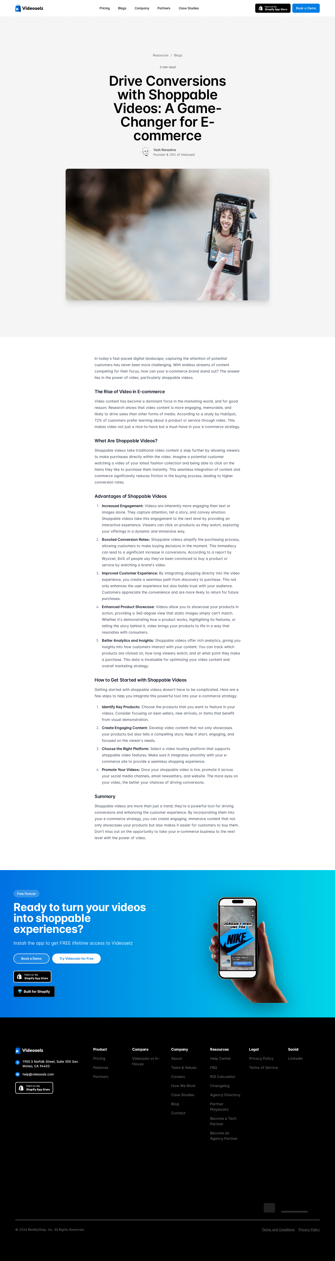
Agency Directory (225, 1094)
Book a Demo (306, 8)
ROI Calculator (222, 1076)
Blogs (122, 8)
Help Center (220, 1058)
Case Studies (189, 8)
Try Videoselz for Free (76, 958)
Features (100, 1067)
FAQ (213, 1067)
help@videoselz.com (38, 1074)
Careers (178, 1076)
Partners (163, 8)
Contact (178, 1113)
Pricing (105, 8)
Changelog (219, 1085)
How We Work (183, 1085)
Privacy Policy (261, 1058)
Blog (175, 1104)
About (176, 1058)
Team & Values (184, 1067)
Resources (160, 55)
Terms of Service (263, 1067)
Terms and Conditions (278, 1229)
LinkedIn (295, 1058)
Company (142, 8)
